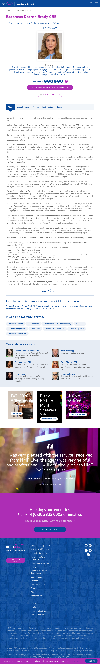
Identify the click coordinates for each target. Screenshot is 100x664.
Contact (34, 580)
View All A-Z (36, 577)
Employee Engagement (41, 69)
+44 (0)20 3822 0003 (47, 308)
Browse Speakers (49, 419)
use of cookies (76, 661)
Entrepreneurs (59, 69)
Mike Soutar (20, 374)
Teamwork (60, 74)
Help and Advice (38, 584)
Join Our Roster (37, 614)
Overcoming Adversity (45, 74)
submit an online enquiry (54, 306)
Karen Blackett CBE (68, 362)
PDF (54, 291)
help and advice (39, 520)
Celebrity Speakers (63, 67)
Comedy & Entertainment (42, 563)
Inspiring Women (45, 72)
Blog (33, 588)
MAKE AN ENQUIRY (50, 529)
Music (33, 567)
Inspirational (33, 323)
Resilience (35, 328)
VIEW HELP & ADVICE (78, 414)
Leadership (83, 72)
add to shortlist (51, 95)
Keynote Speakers (20, 67)
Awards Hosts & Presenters (38, 558)
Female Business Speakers (78, 69)
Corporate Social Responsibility (57, 323)
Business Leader (16, 323)
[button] (96, 3)
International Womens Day (65, 72)
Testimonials (36, 595)
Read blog (17, 413)
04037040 (35, 657)
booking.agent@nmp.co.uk (78, 306)
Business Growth (46, 67)
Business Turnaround (17, 333)
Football (80, 323)
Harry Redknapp (67, 350)
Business (33, 67)
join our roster (66, 520)
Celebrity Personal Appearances (39, 571)
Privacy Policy (13, 650)
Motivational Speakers (40, 549)
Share (44, 291)
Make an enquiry (15, 560)
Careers (34, 599)
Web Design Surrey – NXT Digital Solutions (74, 650)
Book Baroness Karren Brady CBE (50, 87)
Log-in (33, 603)
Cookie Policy (48, 650)
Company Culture (80, 67)
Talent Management (17, 328)
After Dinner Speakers (40, 545)
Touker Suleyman (67, 374)
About (33, 592)
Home (8, 10)
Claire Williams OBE (23, 362)
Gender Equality (77, 328)
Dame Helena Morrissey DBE (27, 350)
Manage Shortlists (39, 611)
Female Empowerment (55, 328)
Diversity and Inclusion (20, 69)
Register (34, 607)
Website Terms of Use (30, 650)
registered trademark (65, 648)
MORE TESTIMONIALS (49, 484)
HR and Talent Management (24, 72)
